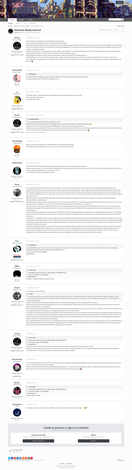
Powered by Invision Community (66, 467)
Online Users (32, 23)
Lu (17, 92)
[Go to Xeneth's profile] (17, 296)
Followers (116, 30)
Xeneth (17, 288)
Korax (17, 184)
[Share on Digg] (17, 458)
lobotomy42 (17, 70)
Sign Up (120, 2)
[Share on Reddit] (23, 458)
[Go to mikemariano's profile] (17, 171)
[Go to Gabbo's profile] (17, 274)
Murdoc (17, 383)
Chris (17, 241)
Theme (62, 463)
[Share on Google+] (15, 458)
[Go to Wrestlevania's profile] (17, 367)
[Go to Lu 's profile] (17, 100)
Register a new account (38, 441)
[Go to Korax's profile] (17, 193)
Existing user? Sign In (107, 2)
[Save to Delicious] (20, 458)
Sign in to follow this (106, 30)
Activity (21, 20)
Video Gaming (36, 32)
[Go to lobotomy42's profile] (17, 78)
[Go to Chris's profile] (17, 249)
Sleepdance (17, 404)
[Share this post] (122, 37)
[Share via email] (28, 458)
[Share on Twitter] (9, 458)
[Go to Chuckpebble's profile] (17, 149)
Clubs (30, 20)
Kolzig (17, 32)
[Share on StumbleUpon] (26, 458)
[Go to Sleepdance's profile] (17, 412)
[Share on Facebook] (12, 458)
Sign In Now (93, 441)
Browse (12, 20)
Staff (25, 23)
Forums (10, 23)
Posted (32, 37)
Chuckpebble (17, 141)
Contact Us (69, 463)
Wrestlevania (17, 359)
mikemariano (17, 163)
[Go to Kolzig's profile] (10, 31)
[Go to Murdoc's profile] (17, 391)
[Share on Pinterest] (31, 458)
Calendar (18, 23)
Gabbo (17, 266)
